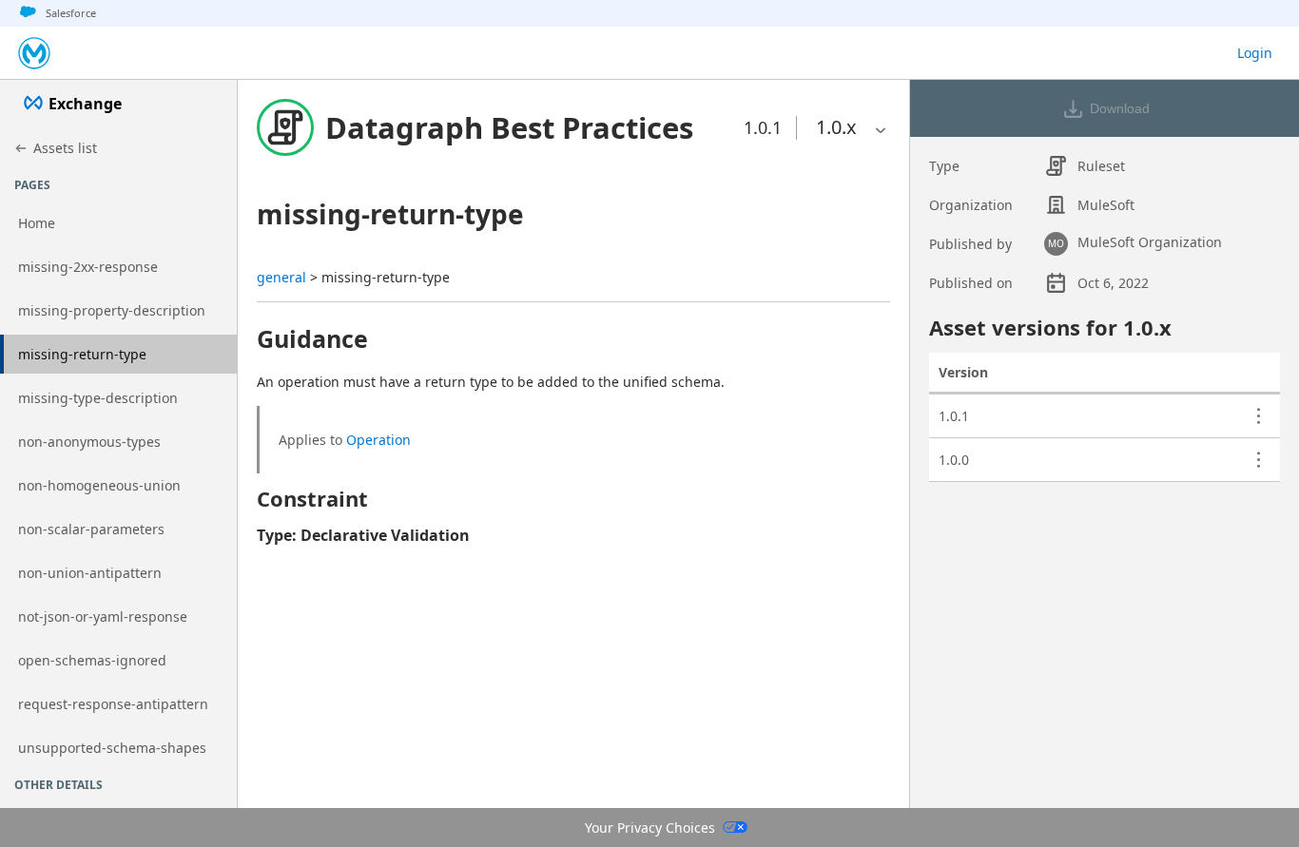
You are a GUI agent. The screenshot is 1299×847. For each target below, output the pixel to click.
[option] (836, 127)
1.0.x (836, 127)
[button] (509, 128)
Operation (378, 440)
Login (1254, 53)
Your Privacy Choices (650, 827)
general (281, 277)
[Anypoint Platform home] (34, 53)
